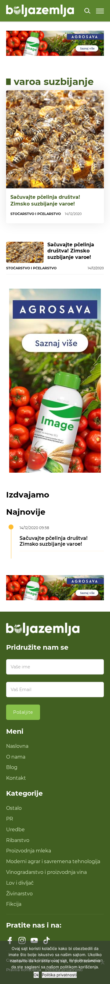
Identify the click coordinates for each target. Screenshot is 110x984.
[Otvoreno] (100, 11)
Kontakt (16, 778)
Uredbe (15, 829)
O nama (15, 757)
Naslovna (17, 746)
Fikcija (13, 904)
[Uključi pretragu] (87, 11)
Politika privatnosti (59, 974)
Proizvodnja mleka (28, 851)
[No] (102, 962)
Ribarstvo (17, 840)
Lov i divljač (20, 883)
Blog (11, 767)
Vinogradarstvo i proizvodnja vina (46, 872)
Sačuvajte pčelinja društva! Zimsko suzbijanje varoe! (45, 200)
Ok (36, 974)
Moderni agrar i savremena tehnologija (53, 861)
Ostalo (14, 808)
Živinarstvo (19, 894)
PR (9, 819)
